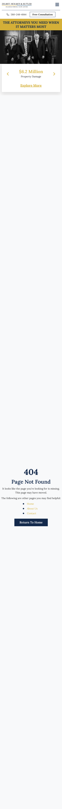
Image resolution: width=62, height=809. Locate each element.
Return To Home (31, 522)
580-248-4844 (18, 14)
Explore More (31, 85)
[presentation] (8, 74)
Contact (31, 513)
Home (30, 503)
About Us (32, 508)
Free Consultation (42, 14)
